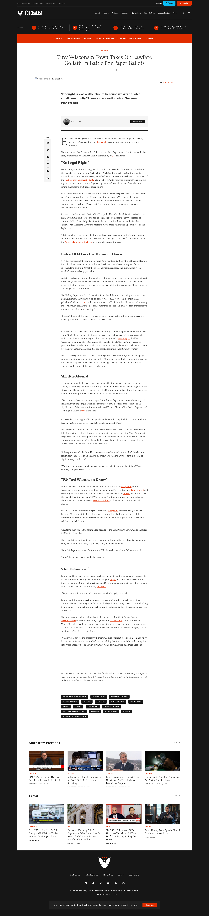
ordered (126, 493)
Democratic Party (99, 697)
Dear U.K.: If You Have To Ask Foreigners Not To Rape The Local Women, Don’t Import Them (44, 833)
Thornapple (101, 142)
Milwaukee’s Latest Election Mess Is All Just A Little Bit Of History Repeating (84, 780)
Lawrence (78, 707)
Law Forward (137, 490)
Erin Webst (100, 702)
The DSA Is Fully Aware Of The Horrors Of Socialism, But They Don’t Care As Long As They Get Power (121, 835)
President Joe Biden (111, 707)
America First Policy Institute (78, 242)
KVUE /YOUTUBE (168, 82)
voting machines (111, 712)
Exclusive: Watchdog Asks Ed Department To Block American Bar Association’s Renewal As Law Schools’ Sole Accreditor (84, 835)
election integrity (70, 702)
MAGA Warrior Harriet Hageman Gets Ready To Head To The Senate (45, 779)
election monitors (101, 500)
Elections (86, 702)
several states (116, 620)
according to (124, 338)
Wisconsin (126, 712)
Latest (33, 796)
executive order (68, 620)
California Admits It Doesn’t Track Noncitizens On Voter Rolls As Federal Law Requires (122, 780)
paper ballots (93, 707)
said (83, 410)
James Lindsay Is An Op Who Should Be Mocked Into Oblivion (162, 832)
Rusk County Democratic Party (74, 712)
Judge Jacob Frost (117, 702)
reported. (101, 586)
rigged (113, 579)
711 (114, 155)
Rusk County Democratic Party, (80, 180)
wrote (83, 302)
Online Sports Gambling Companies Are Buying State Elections (162, 779)
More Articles (137, 121)
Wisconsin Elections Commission (74, 716)
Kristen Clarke (136, 702)
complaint (126, 486)
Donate (171, 3)
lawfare (66, 707)
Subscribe (184, 3)
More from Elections (44, 743)
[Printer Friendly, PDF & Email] (47, 178)
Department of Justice (119, 697)
